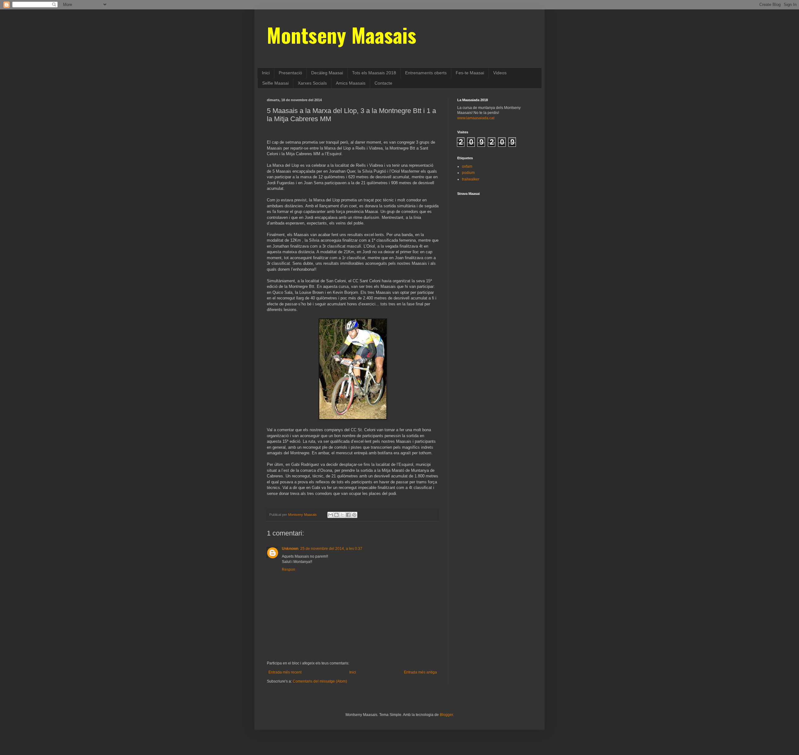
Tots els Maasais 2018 (374, 72)
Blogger (446, 715)
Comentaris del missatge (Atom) (320, 681)
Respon (288, 569)
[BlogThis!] (336, 515)
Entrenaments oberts (426, 72)
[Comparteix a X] (342, 515)
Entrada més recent (284, 672)
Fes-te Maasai (470, 72)
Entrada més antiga (420, 672)
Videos (500, 72)
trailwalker (470, 179)
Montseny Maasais (341, 34)
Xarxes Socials (312, 83)
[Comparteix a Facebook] (348, 515)
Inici (266, 72)
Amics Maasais (350, 83)
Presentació (290, 72)
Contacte (383, 83)
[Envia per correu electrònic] (330, 515)
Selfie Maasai (275, 83)
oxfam (467, 166)
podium (468, 172)
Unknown (290, 548)
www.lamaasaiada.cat (475, 118)
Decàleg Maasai (327, 72)
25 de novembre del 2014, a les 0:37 (331, 548)
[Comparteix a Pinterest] (354, 515)
